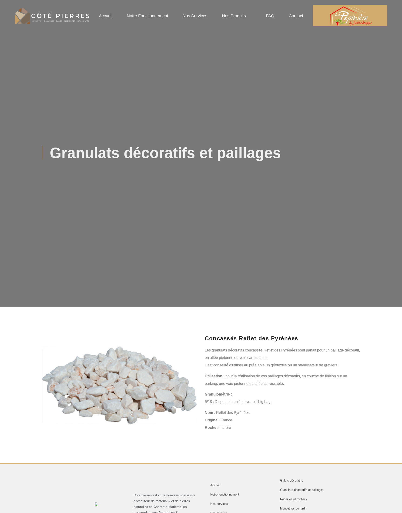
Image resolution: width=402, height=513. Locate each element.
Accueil (105, 16)
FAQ (270, 16)
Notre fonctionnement (147, 16)
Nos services (195, 16)
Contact (296, 16)
